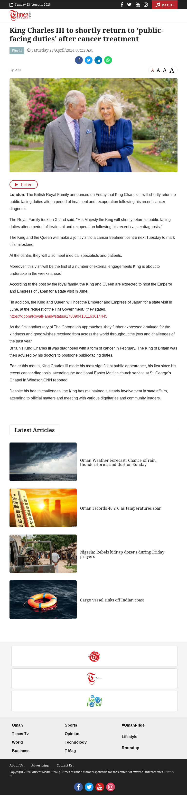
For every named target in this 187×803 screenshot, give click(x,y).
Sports (71, 725)
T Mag (70, 751)
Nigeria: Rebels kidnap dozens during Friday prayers (122, 554)
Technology (76, 742)
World (17, 50)
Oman (17, 725)
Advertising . (40, 765)
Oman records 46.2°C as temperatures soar (120, 508)
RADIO (167, 4)
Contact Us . (65, 765)
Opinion (72, 734)
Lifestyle (129, 737)
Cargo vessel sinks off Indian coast (112, 600)
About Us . (17, 765)
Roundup (130, 748)
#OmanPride (133, 725)
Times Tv (20, 734)
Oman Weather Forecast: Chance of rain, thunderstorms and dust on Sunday (118, 462)
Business (20, 751)
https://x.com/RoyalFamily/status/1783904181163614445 (58, 316)
